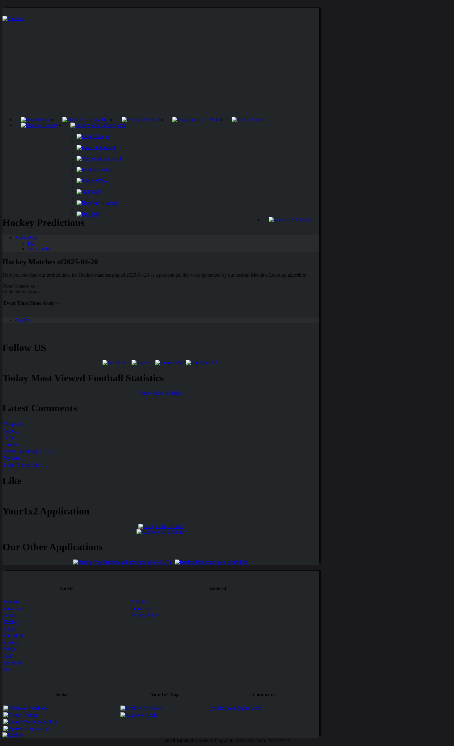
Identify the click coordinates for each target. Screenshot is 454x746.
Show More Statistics (160, 393)
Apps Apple (39, 728)
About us (303, 219)
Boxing (104, 169)
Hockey (49, 125)
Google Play (45, 721)
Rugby (102, 136)
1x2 (31, 243)
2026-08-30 (26, 237)
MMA (100, 180)
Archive (23, 320)
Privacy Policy (145, 615)
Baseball (107, 147)
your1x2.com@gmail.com (235, 708)
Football (151, 119)
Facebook (37, 708)
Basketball (208, 119)
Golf (95, 192)
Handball (109, 203)
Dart (95, 214)
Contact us (141, 608)
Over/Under (39, 248)
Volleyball (111, 158)
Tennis (257, 119)
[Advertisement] (160, 70)
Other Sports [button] (113, 125)
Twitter (29, 715)
